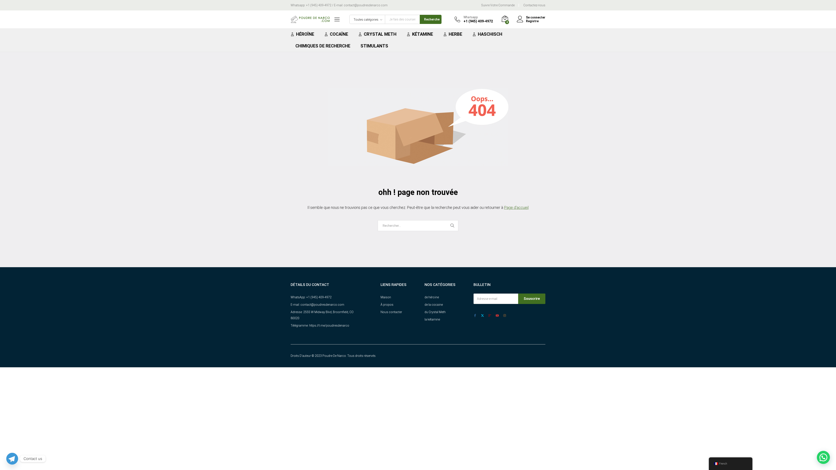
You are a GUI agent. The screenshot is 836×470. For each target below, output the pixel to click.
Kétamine (422, 34)
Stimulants (374, 46)
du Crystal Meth (435, 312)
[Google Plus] (490, 316)
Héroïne (305, 34)
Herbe (455, 34)
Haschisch (490, 34)
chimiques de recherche (322, 46)
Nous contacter (391, 312)
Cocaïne (339, 34)
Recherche (432, 19)
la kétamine (432, 319)
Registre (532, 21)
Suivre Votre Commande (498, 5)
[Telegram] (12, 459)
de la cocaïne (434, 304)
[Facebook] (475, 316)
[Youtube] (497, 316)
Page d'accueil (516, 207)
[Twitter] (482, 316)
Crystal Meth (380, 34)
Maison (386, 297)
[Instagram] (504, 316)
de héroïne (432, 297)
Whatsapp (471, 17)
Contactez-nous (534, 5)
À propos (387, 304)
